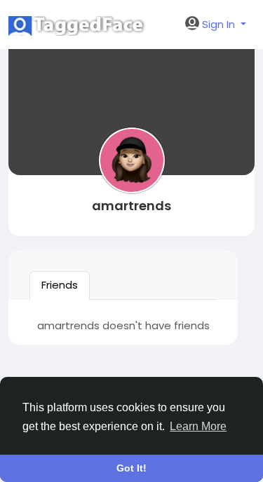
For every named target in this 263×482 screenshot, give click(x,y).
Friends (59, 284)
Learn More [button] (198, 426)
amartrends (131, 205)
